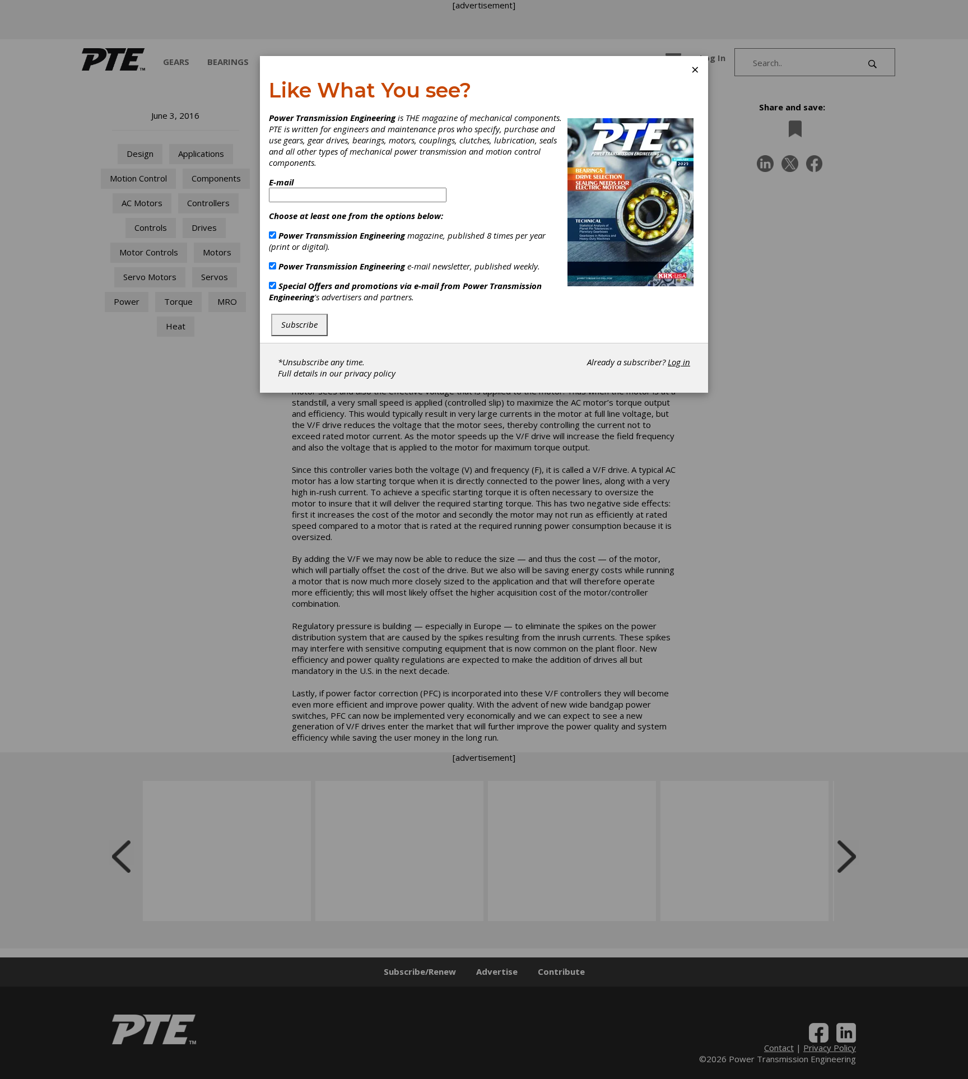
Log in (679, 362)
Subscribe (299, 324)
